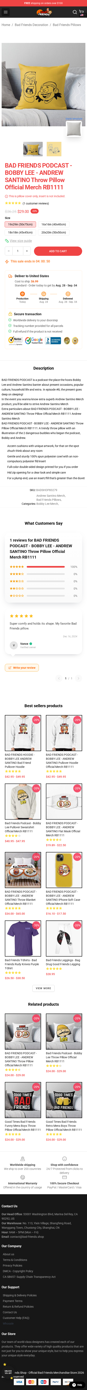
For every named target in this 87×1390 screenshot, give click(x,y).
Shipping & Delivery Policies (20, 1295)
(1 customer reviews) (36, 203)
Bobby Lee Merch (47, 503)
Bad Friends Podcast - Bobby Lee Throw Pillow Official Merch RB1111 (64, 1057)
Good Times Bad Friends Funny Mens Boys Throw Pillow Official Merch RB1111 (23, 1125)
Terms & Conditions (15, 1259)
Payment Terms (12, 1301)
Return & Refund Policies (18, 1306)
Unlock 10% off (8, 1372)
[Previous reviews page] (59, 678)
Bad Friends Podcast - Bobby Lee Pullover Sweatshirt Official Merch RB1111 (23, 827)
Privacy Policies (12, 1265)
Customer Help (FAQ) (16, 1318)
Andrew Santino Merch (54, 404)
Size (7, 218)
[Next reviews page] (78, 678)
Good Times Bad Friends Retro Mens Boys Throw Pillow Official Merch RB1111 (64, 1125)
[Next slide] (79, 84)
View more (43, 988)
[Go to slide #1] (33, 149)
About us (8, 1254)
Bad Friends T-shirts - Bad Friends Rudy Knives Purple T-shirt (22, 964)
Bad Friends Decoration (31, 25)
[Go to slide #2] (54, 149)
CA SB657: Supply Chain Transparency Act (29, 1276)
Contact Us (10, 1312)
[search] (74, 12)
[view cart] (81, 12)
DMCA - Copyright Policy (18, 1271)
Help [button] (79, 1385)
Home (6, 25)
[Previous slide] (8, 84)
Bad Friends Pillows (67, 25)
